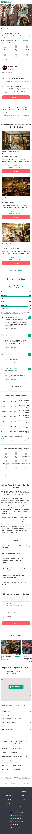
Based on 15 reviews (16, 287)
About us (8, 791)
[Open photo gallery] (16, 15)
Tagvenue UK (16, 824)
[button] (26, 2)
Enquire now (16, 171)
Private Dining (6, 748)
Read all (16, 38)
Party (17, 761)
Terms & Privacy (23, 791)
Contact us (8, 799)
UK (2, 783)
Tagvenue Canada (17, 815)
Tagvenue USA (16, 828)
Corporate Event (6, 756)
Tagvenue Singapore (18, 821)
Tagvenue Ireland (17, 818)
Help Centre (8, 795)
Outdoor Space (18, 756)
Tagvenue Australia (18, 812)
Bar (26, 756)
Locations (24, 803)
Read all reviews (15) (16, 386)
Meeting (10, 761)
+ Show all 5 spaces (16, 270)
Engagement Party (17, 748)
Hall (3, 761)
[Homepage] (7, 2)
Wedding (4, 752)
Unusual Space (17, 765)
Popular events (23, 806)
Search (16, 623)
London (5, 783)
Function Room (14, 752)
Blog (24, 799)
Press (23, 795)
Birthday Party (6, 765)
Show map (25, 40)
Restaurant (17, 769)
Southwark (19, 783)
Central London (12, 783)
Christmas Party (6, 769)
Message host (16, 97)
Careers (8, 803)
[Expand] (29, 2)
